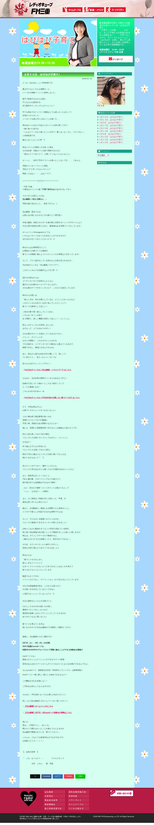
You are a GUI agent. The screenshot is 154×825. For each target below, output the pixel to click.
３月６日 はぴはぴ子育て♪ (110, 123)
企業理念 (49, 796)
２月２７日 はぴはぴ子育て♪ (111, 125)
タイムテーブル (76, 804)
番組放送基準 (51, 800)
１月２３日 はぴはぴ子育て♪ (111, 140)
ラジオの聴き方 (76, 808)
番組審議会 (50, 804)
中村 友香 (118, 52)
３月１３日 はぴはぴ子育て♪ (111, 120)
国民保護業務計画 (77, 792)
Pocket (69, 776)
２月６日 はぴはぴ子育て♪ (110, 134)
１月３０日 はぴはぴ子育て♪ (111, 137)
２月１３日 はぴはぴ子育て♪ (111, 131)
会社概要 (49, 792)
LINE (80, 776)
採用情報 (73, 796)
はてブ (57, 776)
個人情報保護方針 (53, 808)
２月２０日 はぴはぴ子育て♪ (111, 128)
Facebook (46, 776)
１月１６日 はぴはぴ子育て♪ (111, 142)
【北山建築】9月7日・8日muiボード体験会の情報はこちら (48, 712)
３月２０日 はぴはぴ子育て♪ (111, 117)
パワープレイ (75, 800)
